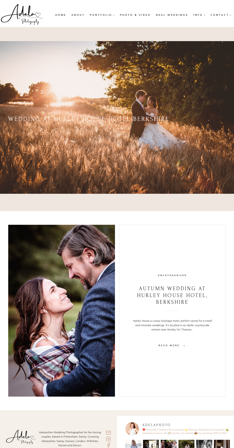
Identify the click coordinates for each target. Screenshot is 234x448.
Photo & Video (135, 14)
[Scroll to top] (229, 434)
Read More (172, 345)
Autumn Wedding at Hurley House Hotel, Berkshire (172, 295)
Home (60, 14)
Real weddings (172, 14)
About (78, 14)
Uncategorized (172, 275)
